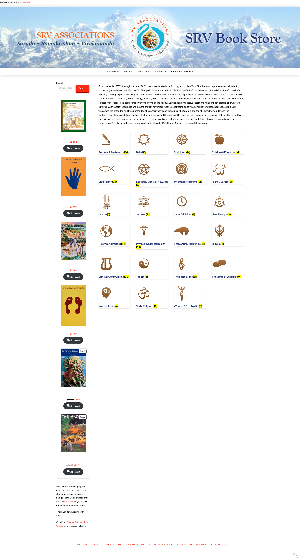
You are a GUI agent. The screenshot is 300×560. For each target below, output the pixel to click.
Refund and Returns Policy (192, 544)
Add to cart (74, 148)
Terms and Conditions (138, 544)
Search (59, 83)
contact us (68, 501)
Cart (86, 544)
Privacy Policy (163, 544)
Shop (77, 544)
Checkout (97, 544)
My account (113, 544)
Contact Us (218, 544)
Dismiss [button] (26, 1)
